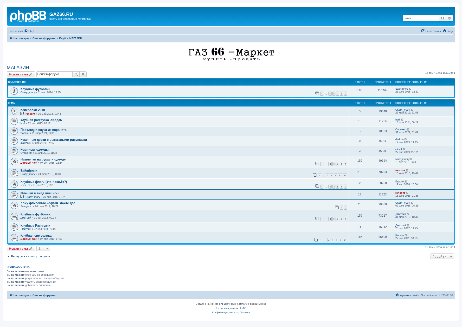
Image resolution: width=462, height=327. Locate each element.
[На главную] (28, 15)
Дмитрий (25, 217)
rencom (30, 113)
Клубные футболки (35, 89)
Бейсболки (28, 171)
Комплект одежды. (35, 149)
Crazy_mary (27, 92)
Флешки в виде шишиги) (39, 193)
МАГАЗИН (18, 67)
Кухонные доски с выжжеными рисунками (53, 139)
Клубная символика (35, 235)
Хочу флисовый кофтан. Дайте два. (48, 203)
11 (345, 175)
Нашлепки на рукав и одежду (43, 159)
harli (22, 123)
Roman (399, 235)
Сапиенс (400, 129)
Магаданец (402, 159)
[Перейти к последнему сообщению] (410, 88)
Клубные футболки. (35, 214)
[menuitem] (29, 31)
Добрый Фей (28, 162)
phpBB (223, 303)
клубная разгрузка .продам (41, 120)
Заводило (26, 206)
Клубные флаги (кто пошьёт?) (43, 182)
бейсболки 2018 (32, 110)
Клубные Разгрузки (35, 225)
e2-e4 (398, 149)
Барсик (399, 181)
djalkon (24, 142)
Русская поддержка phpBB (231, 308)
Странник (26, 152)
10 (340, 175)
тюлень (24, 133)
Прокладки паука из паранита (43, 130)
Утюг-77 (25, 185)
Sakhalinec (401, 88)
